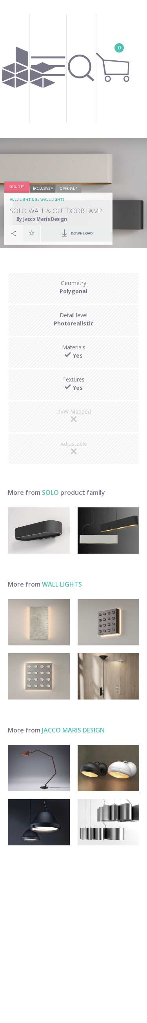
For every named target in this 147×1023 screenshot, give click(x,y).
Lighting (28, 199)
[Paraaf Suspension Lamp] (109, 822)
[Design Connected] (29, 69)
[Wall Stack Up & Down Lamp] (109, 676)
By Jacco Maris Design (41, 219)
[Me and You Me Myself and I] (39, 622)
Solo (50, 492)
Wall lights (52, 199)
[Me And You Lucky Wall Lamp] (39, 676)
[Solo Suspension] (109, 530)
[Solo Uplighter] (39, 530)
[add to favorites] (31, 233)
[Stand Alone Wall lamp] (109, 768)
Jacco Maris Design (73, 730)
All (13, 199)
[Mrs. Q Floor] (39, 768)
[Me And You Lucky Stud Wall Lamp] (109, 622)
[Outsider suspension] (39, 822)
